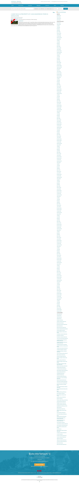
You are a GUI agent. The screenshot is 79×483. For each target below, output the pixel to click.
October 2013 (59, 227)
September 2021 (59, 93)
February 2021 (59, 102)
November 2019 (59, 124)
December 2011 (59, 258)
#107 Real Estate (59, 314)
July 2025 (58, 40)
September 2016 (59, 177)
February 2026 (59, 33)
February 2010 (59, 290)
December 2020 (59, 105)
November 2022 (59, 74)
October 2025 (59, 36)
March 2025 (58, 46)
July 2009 (58, 300)
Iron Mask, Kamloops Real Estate (61, 368)
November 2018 (59, 140)
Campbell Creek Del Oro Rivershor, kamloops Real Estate (62, 340)
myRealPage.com (39, 477)
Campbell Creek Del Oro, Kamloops (62, 344)
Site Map (62, 5)
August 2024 (59, 53)
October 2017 (59, 159)
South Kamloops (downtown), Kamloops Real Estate (61, 418)
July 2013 (58, 231)
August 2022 (59, 77)
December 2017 (59, 156)
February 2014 (59, 222)
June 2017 (58, 165)
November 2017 (59, 158)
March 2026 (58, 31)
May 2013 (58, 233)
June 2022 (58, 80)
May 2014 (58, 218)
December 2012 (59, 240)
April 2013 (58, 234)
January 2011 (59, 274)
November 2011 (59, 259)
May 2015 (58, 200)
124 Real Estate (59, 315)
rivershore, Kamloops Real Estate (61, 404)
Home (12, 5)
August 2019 (59, 128)
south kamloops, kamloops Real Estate (62, 423)
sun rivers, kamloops (60, 434)
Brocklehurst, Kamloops (60, 335)
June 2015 (58, 199)
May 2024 (58, 58)
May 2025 (58, 43)
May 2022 (58, 81)
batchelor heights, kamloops (61, 330)
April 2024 (58, 59)
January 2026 (59, 34)
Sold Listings (58, 19)
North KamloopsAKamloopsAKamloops (61, 391)
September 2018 (59, 143)
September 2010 (59, 280)
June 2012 (58, 249)
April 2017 (58, 168)
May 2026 (58, 28)
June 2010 (58, 284)
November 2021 (59, 90)
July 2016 (58, 180)
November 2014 (59, 209)
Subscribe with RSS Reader (61, 12)
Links (55, 5)
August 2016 (59, 178)
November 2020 (59, 106)
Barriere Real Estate (60, 325)
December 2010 (59, 275)
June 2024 (58, 56)
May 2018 (58, 149)
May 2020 (58, 115)
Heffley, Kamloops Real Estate (61, 367)
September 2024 (59, 52)
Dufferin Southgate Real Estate (61, 356)
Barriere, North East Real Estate (61, 327)
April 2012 (58, 252)
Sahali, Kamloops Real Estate (61, 408)
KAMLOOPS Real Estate (60, 374)
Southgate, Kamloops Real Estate (61, 432)
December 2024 (59, 50)
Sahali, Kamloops (59, 407)
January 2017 (59, 172)
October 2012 (59, 243)
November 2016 (59, 174)
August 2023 (59, 68)
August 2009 (59, 299)
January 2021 (59, 103)
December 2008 (59, 309)
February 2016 (59, 187)
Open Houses (59, 18)
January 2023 (59, 71)
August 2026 (59, 24)
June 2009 (58, 302)
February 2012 (59, 255)
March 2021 (58, 100)
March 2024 (58, 61)
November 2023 (59, 65)
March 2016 (58, 186)
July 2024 (58, 55)
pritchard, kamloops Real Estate (61, 401)
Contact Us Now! (39, 464)
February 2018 (59, 153)
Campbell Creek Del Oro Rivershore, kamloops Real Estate (62, 342)
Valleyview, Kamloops (60, 438)
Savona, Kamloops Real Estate (61, 412)
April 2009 (58, 305)
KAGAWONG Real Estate (60, 373)
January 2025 (59, 49)
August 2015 (59, 196)
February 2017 (59, 171)
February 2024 (59, 62)
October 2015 (59, 193)
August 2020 (59, 111)
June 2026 (58, 27)
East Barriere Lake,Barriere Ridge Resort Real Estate (61, 364)
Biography (38, 5)
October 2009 (59, 296)
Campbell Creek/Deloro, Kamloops (62, 349)
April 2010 (58, 287)
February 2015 (59, 205)
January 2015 (59, 206)
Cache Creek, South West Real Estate (62, 338)
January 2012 (59, 256)
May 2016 (58, 183)
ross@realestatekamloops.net (60, 1)
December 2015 (59, 190)
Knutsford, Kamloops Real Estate (61, 376)
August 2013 (59, 230)
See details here (20, 20)
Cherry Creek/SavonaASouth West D (62, 353)
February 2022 (59, 86)
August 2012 (59, 246)
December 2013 (59, 224)
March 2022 (58, 84)
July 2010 (58, 283)
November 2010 (59, 277)
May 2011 (58, 268)
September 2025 (59, 37)
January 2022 (59, 87)
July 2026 (58, 25)
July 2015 (58, 197)
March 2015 (58, 203)
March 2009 (58, 306)
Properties (30, 5)
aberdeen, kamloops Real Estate (61, 321)
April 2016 (58, 184)
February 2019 (59, 136)
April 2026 (58, 30)
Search (65, 8)
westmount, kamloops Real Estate (62, 441)
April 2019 (58, 133)
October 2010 (59, 278)
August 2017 (59, 162)
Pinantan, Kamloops (60, 398)
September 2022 (59, 75)
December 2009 (59, 293)
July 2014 (58, 215)
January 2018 (59, 155)
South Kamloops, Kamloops (61, 422)
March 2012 (58, 253)
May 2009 (58, 303)
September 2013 (59, 228)
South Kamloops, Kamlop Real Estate (62, 425)
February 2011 (59, 272)
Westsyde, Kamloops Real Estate (61, 444)
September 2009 (59, 297)
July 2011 (58, 265)
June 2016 (58, 181)
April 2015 (58, 202)
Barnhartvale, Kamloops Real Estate (62, 324)
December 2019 (59, 122)
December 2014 (59, 208)
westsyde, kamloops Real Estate (18, 18)
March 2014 (58, 221)
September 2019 (59, 127)
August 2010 (59, 281)
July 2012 (58, 247)
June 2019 (58, 130)
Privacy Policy (20, 5)
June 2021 (58, 96)
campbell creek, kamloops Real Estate (62, 348)
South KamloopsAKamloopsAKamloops (61, 416)
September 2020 (59, 109)
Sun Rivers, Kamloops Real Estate (61, 435)
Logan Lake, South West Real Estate (62, 381)
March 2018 (58, 152)
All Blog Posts (59, 15)
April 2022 (58, 83)
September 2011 (59, 262)
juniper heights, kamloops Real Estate (62, 370)
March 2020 (58, 118)
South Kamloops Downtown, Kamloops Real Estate (61, 420)
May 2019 (58, 131)
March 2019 (58, 134)
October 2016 (59, 175)
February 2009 (59, 308)
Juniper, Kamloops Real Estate (61, 371)
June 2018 (58, 147)
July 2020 (58, 112)
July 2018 (58, 146)
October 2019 (59, 125)
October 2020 (59, 108)
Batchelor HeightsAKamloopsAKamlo (62, 328)
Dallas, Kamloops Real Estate (61, 354)
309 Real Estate (59, 318)
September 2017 (59, 161)
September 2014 (59, 212)
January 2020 (59, 121)
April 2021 (58, 99)
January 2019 (59, 137)
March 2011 (58, 271)
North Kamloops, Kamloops (61, 393)
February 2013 (59, 237)
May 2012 (58, 250)
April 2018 (58, 150)
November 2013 (59, 225)
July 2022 (58, 78)
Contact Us (47, 5)
